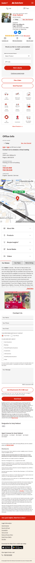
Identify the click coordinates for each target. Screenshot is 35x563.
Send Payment (17, 86)
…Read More (29, 288)
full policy (22, 490)
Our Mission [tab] (6, 263)
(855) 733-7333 (15, 417)
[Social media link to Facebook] (15, 32)
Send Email (17, 399)
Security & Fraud (6, 528)
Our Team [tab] (17, 263)
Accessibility (5, 530)
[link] (17, 2)
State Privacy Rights (6, 537)
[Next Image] (28, 300)
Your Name (6, 317)
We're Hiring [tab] (29, 263)
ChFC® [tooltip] (3, 426)
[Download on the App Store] (6, 547)
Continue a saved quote (17, 73)
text (8, 147)
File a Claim (17, 80)
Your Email (5, 328)
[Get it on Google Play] (17, 547)
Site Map (4, 539)
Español (4, 3)
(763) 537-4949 (7, 167)
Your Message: (7, 369)
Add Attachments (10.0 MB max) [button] (17, 390)
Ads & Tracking (5, 525)
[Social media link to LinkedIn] (19, 32)
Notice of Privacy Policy (7, 534)
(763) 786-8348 (7, 170)
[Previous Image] (7, 300)
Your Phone (6, 323)
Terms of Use (5, 532)
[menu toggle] (32, 3)
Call (4, 147)
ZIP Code (7, 62)
